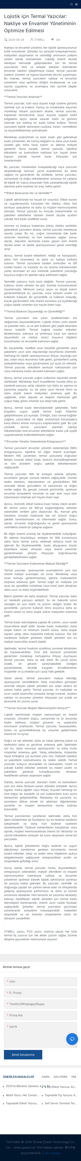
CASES (46, 1076)
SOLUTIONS (60, 1076)
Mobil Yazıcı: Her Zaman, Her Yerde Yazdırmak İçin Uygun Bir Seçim (22, 1095)
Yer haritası (52, 1153)
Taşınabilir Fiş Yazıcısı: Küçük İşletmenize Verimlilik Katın (61, 1095)
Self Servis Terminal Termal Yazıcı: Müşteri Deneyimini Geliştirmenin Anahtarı (61, 1103)
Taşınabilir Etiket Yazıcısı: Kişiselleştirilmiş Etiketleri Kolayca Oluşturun (22, 1103)
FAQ (74, 1076)
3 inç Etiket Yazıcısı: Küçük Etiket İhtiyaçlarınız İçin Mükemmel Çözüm (61, 1086)
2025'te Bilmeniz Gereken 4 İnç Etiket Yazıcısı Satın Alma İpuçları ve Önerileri (30, 1086)
